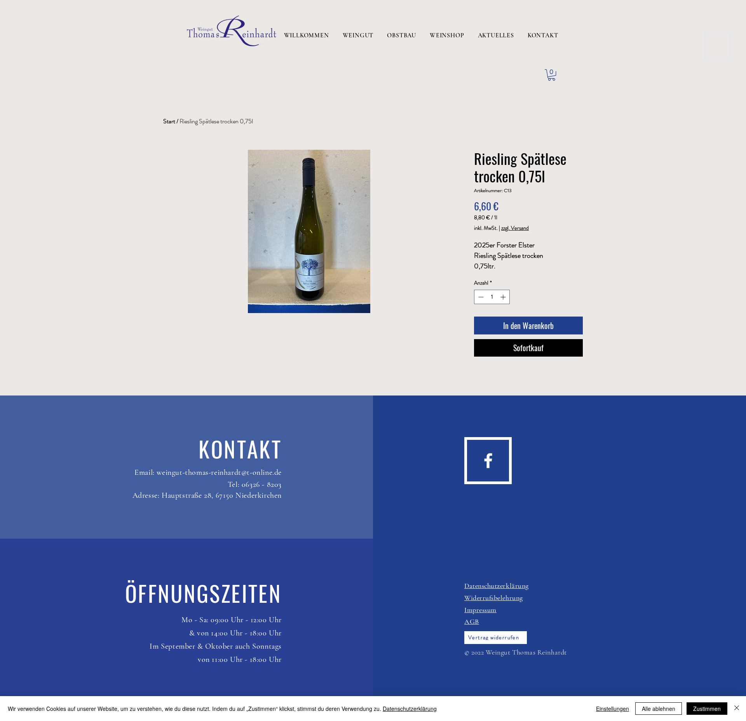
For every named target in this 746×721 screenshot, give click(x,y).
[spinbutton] (492, 297)
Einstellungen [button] (612, 708)
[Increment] (504, 297)
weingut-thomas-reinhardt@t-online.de (219, 472)
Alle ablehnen (658, 708)
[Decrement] (480, 297)
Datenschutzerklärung (410, 708)
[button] (551, 74)
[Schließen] (736, 708)
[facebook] (488, 461)
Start (169, 121)
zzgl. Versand (515, 228)
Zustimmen (707, 708)
